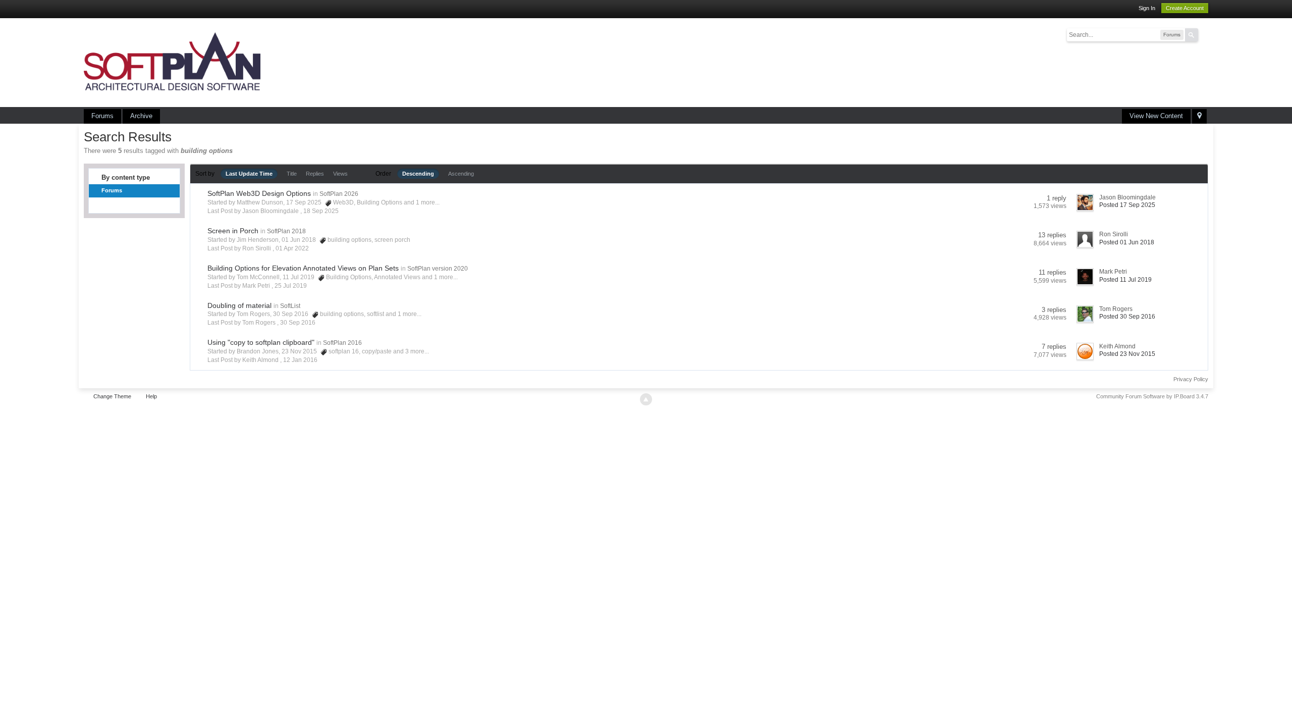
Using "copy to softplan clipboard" (260, 342)
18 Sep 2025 (321, 211)
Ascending (461, 174)
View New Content (1156, 116)
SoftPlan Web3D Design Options (259, 193)
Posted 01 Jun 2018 (1126, 242)
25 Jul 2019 (291, 285)
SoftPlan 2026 (338, 193)
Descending (418, 174)
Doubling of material (239, 305)
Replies (315, 174)
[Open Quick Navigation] (1199, 116)
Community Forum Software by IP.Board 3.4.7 (1152, 396)
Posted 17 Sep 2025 (1127, 205)
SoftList (290, 305)
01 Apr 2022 (292, 248)
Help (151, 396)
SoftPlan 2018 (286, 231)
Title (292, 174)
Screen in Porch (232, 231)
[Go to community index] (172, 62)
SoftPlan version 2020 (437, 268)
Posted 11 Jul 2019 (1125, 279)
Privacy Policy (1190, 379)
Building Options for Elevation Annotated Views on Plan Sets (303, 268)
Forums (102, 116)
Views (340, 174)
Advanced (1204, 34)
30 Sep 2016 (297, 322)
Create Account (1185, 8)
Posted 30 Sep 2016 (1127, 316)
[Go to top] (646, 399)
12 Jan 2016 (300, 360)
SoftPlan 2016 (342, 342)
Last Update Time (249, 174)
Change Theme (112, 396)
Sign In (1147, 8)
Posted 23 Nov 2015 (1127, 353)
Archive (141, 116)
